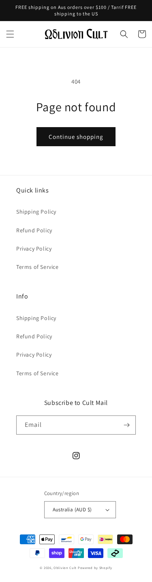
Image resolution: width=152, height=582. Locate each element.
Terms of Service (37, 266)
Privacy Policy (33, 248)
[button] (10, 34)
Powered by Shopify (95, 567)
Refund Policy (34, 230)
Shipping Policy (36, 211)
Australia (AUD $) (72, 509)
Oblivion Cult (65, 567)
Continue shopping (76, 137)
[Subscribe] (126, 425)
